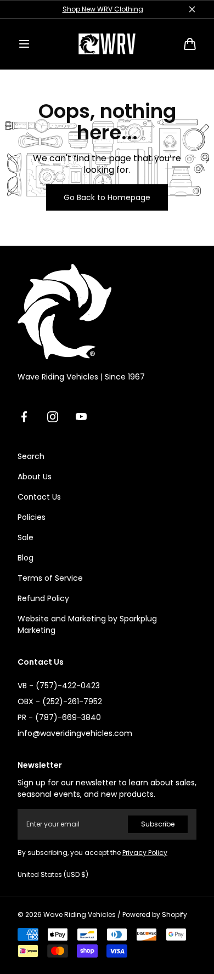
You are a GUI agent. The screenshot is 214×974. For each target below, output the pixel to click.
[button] (24, 43)
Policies (32, 517)
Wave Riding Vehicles (79, 914)
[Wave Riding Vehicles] (107, 44)
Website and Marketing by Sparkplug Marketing (87, 624)
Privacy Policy (144, 852)
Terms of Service (50, 578)
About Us (35, 476)
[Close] (192, 9)
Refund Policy (43, 598)
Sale (25, 537)
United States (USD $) (53, 874)
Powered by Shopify (154, 914)
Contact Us (39, 496)
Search (31, 456)
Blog (25, 557)
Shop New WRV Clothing (103, 9)
